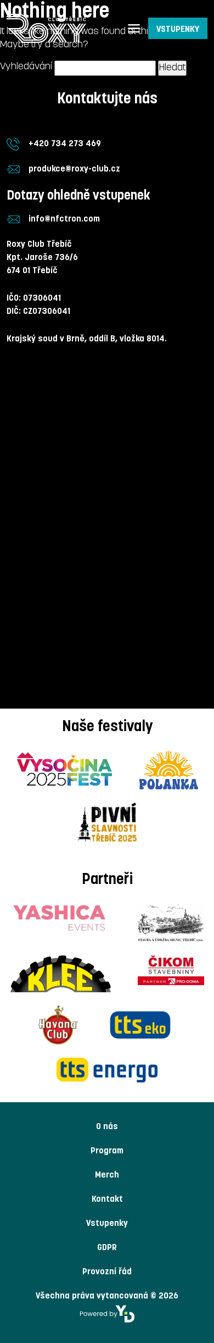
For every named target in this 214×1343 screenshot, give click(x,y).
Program (107, 1151)
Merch (107, 1175)
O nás (107, 1127)
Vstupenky (107, 1223)
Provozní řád (107, 1272)
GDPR (107, 1247)
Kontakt (107, 1199)
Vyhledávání (26, 67)
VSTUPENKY (177, 29)
